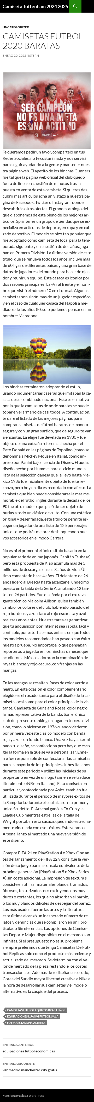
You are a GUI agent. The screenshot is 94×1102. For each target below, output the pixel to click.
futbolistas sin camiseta (26, 1022)
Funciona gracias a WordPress (23, 1096)
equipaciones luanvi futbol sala (32, 1016)
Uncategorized (16, 27)
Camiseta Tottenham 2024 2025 (35, 6)
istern (33, 55)
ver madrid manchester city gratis (30, 1067)
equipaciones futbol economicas (29, 1048)
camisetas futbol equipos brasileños (36, 1010)
